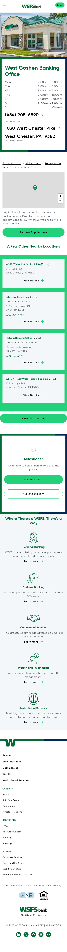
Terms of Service (35, 885)
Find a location (11, 163)
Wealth (7, 774)
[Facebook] (33, 934)
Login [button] (60, 5)
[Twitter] (26, 934)
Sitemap (7, 843)
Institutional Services (15, 780)
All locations (33, 163)
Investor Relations (12, 812)
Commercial (10, 767)
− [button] (60, 201)
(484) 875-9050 (15, 315)
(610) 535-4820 (15, 356)
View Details (31, 280)
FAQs (5, 826)
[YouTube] (48, 934)
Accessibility (54, 885)
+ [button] (60, 196)
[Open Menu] (4, 6)
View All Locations (33, 418)
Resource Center (11, 831)
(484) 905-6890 (22, 115)
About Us (7, 794)
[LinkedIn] (18, 934)
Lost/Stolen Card (12, 869)
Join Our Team (10, 800)
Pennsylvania (53, 163)
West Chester (10, 167)
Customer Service (12, 857)
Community (8, 806)
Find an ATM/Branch (13, 863)
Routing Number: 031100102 (17, 874)
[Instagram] (40, 934)
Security (6, 837)
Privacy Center (14, 885)
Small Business (11, 761)
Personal (7, 755)
